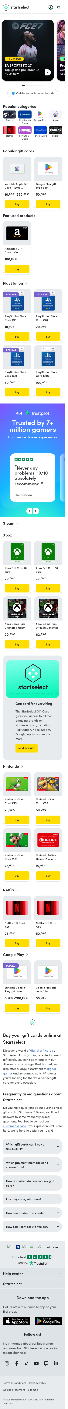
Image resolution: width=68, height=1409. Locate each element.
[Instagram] (8, 1363)
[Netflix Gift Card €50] (48, 908)
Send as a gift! (26, 748)
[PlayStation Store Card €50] (17, 356)
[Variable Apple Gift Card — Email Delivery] (17, 168)
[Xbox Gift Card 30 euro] (48, 552)
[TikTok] (27, 1363)
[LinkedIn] (57, 1363)
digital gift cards (41, 1050)
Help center (13, 1273)
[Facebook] (18, 1363)
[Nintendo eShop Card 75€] (17, 840)
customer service (14, 1126)
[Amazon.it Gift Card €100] (17, 233)
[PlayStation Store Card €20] (48, 301)
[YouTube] (37, 1363)
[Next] (36, 511)
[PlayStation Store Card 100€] (48, 356)
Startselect (12, 1283)
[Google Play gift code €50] (48, 169)
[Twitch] (47, 1363)
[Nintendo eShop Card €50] (48, 784)
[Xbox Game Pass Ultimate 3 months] (48, 608)
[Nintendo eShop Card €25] (17, 784)
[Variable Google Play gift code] (17, 972)
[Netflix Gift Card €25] (17, 908)
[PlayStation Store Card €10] (17, 301)
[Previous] (29, 511)
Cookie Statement (14, 1389)
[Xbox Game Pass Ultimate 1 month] (17, 608)
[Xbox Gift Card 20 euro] (17, 552)
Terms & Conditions (14, 1383)
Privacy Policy (37, 1383)
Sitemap (33, 1389)
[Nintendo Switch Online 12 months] (48, 840)
